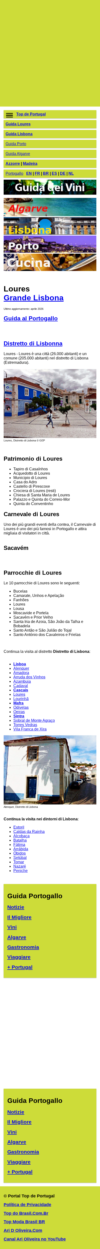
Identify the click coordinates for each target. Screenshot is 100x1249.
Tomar (18, 862)
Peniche (20, 871)
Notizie (15, 907)
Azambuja (22, 681)
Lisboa (19, 664)
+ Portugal (20, 967)
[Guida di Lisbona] (50, 233)
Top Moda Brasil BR (24, 1221)
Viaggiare (19, 957)
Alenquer (21, 668)
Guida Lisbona (19, 134)
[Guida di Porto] (50, 251)
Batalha (20, 840)
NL (71, 173)
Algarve (16, 937)
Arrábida (20, 849)
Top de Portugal (31, 114)
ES (54, 173)
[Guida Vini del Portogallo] (50, 196)
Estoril (18, 827)
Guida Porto (16, 144)
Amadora (21, 673)
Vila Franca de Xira (30, 729)
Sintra (18, 716)
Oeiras (19, 712)
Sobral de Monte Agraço (34, 720)
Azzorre (13, 164)
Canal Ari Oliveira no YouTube (35, 1239)
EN (29, 173)
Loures (19, 694)
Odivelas (21, 707)
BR (46, 173)
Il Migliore (19, 917)
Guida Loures (18, 124)
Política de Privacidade (27, 1204)
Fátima (19, 845)
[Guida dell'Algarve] (50, 215)
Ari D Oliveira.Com (23, 1230)
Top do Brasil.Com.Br (26, 1213)
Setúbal (20, 858)
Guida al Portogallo (31, 318)
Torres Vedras (25, 725)
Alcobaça (21, 836)
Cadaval (20, 686)
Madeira (30, 164)
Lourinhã (21, 699)
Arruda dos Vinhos (29, 677)
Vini (12, 927)
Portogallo (14, 173)
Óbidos (19, 853)
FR (37, 173)
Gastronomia (23, 947)
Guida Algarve (18, 154)
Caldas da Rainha (29, 832)
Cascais (20, 690)
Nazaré (19, 866)
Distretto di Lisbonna (33, 343)
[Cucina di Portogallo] (50, 270)
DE (63, 173)
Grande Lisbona (34, 297)
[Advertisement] (50, 53)
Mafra (18, 703)
